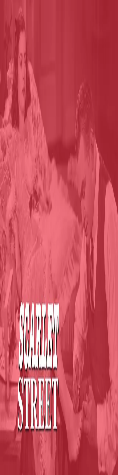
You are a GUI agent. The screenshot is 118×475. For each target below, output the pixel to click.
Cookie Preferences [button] (16, 418)
